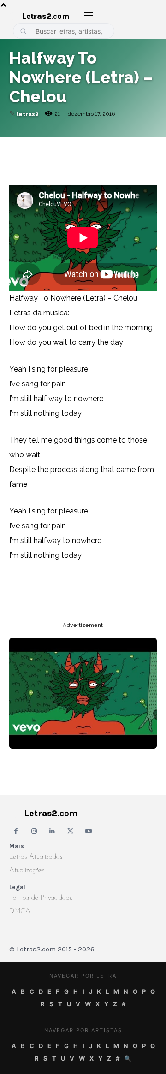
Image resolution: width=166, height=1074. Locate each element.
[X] (103, 146)
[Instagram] (34, 831)
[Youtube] (88, 831)
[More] (146, 146)
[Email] (39, 146)
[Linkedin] (124, 146)
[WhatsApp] (82, 146)
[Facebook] (61, 146)
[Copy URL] (18, 146)
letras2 (28, 114)
